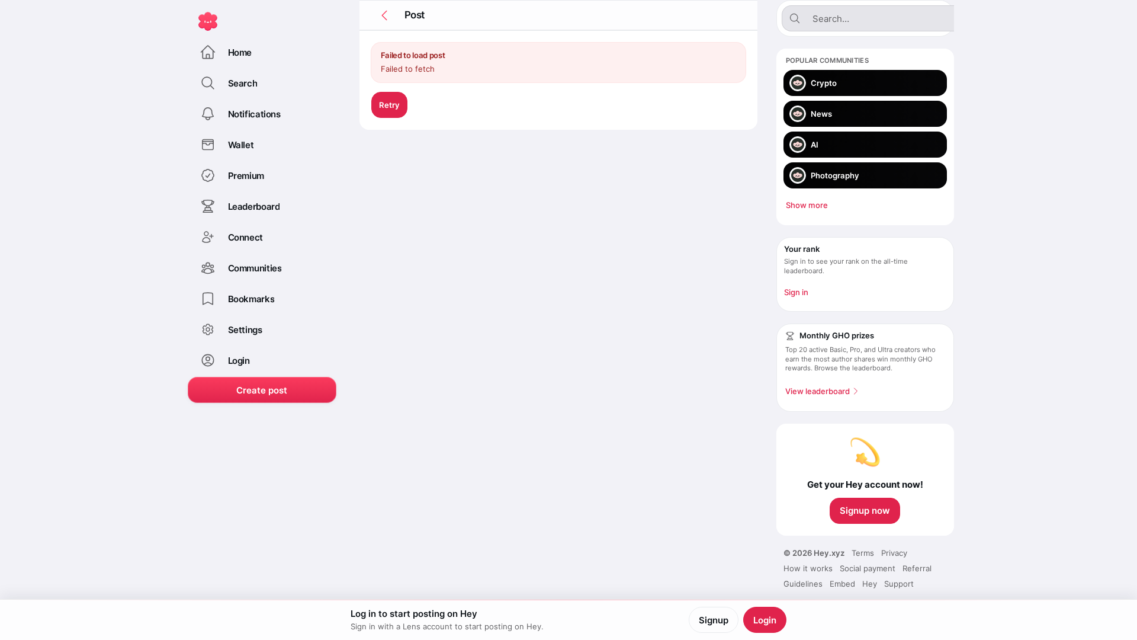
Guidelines (803, 583)
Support (899, 583)
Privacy (894, 553)
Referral (917, 568)
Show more (807, 205)
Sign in (796, 292)
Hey (869, 583)
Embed (842, 583)
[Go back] (384, 15)
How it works (808, 568)
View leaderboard (817, 391)
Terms (863, 553)
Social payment (867, 568)
